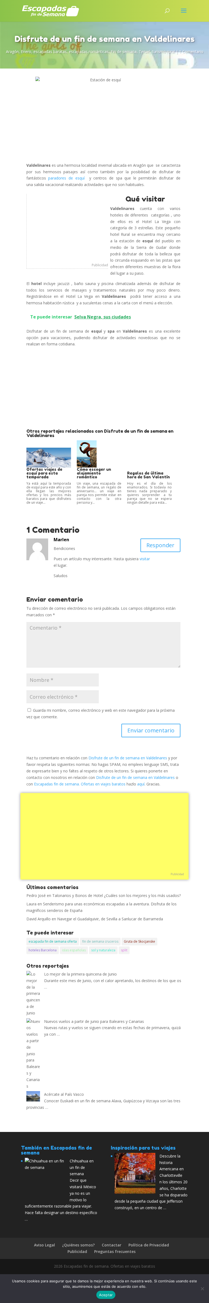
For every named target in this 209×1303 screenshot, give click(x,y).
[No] (202, 1288)
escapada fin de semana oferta (53, 941)
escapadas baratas (50, 51)
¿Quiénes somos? (78, 1245)
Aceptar (106, 1295)
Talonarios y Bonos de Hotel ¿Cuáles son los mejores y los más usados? (116, 895)
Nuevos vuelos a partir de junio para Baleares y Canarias (94, 1021)
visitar (145, 558)
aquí (141, 784)
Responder (160, 545)
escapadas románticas (89, 51)
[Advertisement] (67, 228)
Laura (31, 903)
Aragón (12, 51)
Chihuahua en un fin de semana (82, 1167)
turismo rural (163, 51)
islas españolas (74, 950)
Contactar (111, 1245)
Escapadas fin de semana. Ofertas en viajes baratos (79, 784)
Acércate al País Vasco (64, 1094)
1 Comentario (191, 51)
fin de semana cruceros (100, 941)
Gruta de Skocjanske (139, 941)
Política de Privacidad (148, 1245)
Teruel (144, 51)
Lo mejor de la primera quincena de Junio (80, 974)
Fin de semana (124, 51)
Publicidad (100, 265)
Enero (26, 51)
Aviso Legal (44, 1245)
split (124, 950)
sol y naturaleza (103, 950)
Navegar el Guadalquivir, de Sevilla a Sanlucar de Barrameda (110, 918)
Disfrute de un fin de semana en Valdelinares (127, 757)
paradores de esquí (67, 178)
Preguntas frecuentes (115, 1251)
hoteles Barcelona (43, 950)
